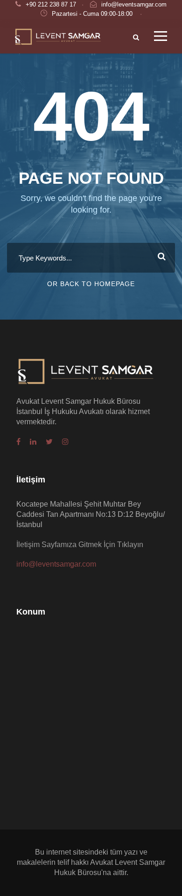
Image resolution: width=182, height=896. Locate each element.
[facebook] (18, 442)
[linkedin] (33, 442)
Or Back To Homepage (91, 284)
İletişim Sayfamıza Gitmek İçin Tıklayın (79, 544)
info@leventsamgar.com (134, 4)
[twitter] (49, 442)
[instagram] (65, 442)
